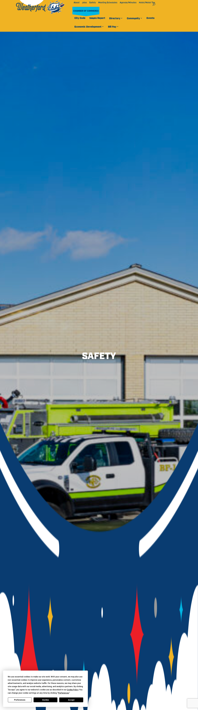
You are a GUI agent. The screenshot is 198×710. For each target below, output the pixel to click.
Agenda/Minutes (128, 3)
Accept (71, 700)
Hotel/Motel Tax (147, 3)
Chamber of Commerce (86, 11)
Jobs (84, 3)
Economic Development (87, 27)
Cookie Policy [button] (72, 690)
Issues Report (97, 18)
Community (133, 18)
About (77, 3)
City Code (79, 18)
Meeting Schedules (107, 3)
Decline (45, 700)
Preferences (19, 700)
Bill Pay (112, 27)
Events (150, 18)
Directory (114, 18)
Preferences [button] (63, 693)
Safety (92, 3)
